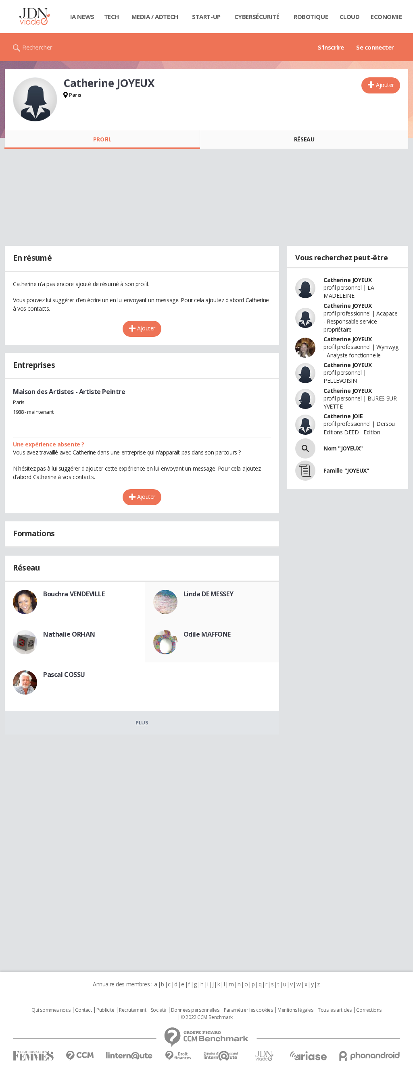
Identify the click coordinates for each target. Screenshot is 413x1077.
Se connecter (375, 47)
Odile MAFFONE (207, 634)
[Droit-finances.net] (178, 1056)
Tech (111, 16)
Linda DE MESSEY (209, 593)
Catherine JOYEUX (347, 280)
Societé (158, 1010)
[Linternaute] (129, 1056)
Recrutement (132, 1010)
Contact (83, 1010)
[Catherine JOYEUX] (35, 99)
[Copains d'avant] (221, 1056)
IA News (82, 16)
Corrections (368, 1010)
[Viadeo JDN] (264, 1056)
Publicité (105, 1010)
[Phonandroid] (369, 1056)
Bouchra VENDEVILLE (73, 593)
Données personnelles (195, 1010)
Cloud (350, 16)
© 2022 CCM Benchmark (207, 1017)
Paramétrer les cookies (248, 1010)
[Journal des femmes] (33, 1056)
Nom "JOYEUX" (343, 448)
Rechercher (37, 47)
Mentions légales (295, 1010)
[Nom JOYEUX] (305, 448)
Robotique (311, 16)
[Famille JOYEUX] (305, 471)
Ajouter (385, 85)
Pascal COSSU (64, 674)
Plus (142, 722)
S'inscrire (331, 47)
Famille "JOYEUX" (346, 470)
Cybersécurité (257, 16)
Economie (386, 16)
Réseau (304, 139)
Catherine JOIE (343, 416)
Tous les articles (335, 1010)
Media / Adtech (154, 16)
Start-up (206, 16)
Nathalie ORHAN (69, 634)
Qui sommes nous (51, 1010)
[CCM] (80, 1056)
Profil (102, 139)
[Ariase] (308, 1055)
